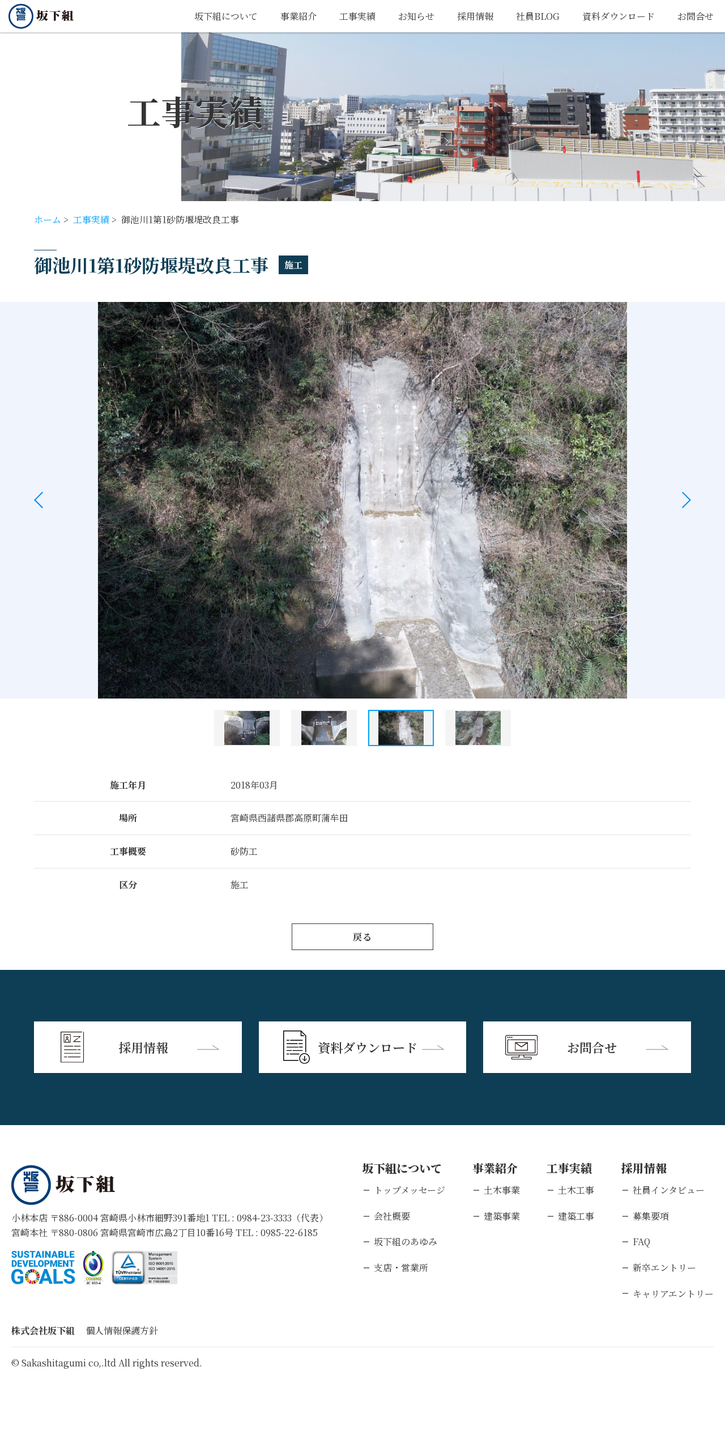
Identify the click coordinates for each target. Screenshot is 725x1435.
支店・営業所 (401, 1267)
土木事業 (502, 1189)
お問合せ (695, 16)
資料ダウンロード (618, 16)
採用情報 (475, 16)
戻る (362, 936)
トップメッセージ (409, 1189)
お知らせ (416, 16)
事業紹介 (298, 16)
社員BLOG (538, 16)
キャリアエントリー (673, 1293)
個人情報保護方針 (122, 1330)
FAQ (641, 1241)
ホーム (47, 219)
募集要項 (651, 1216)
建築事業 (502, 1216)
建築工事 (576, 1216)
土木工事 (576, 1189)
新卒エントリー (664, 1267)
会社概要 (392, 1216)
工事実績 (357, 16)
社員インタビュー (669, 1189)
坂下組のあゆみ (405, 1241)
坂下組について (226, 16)
